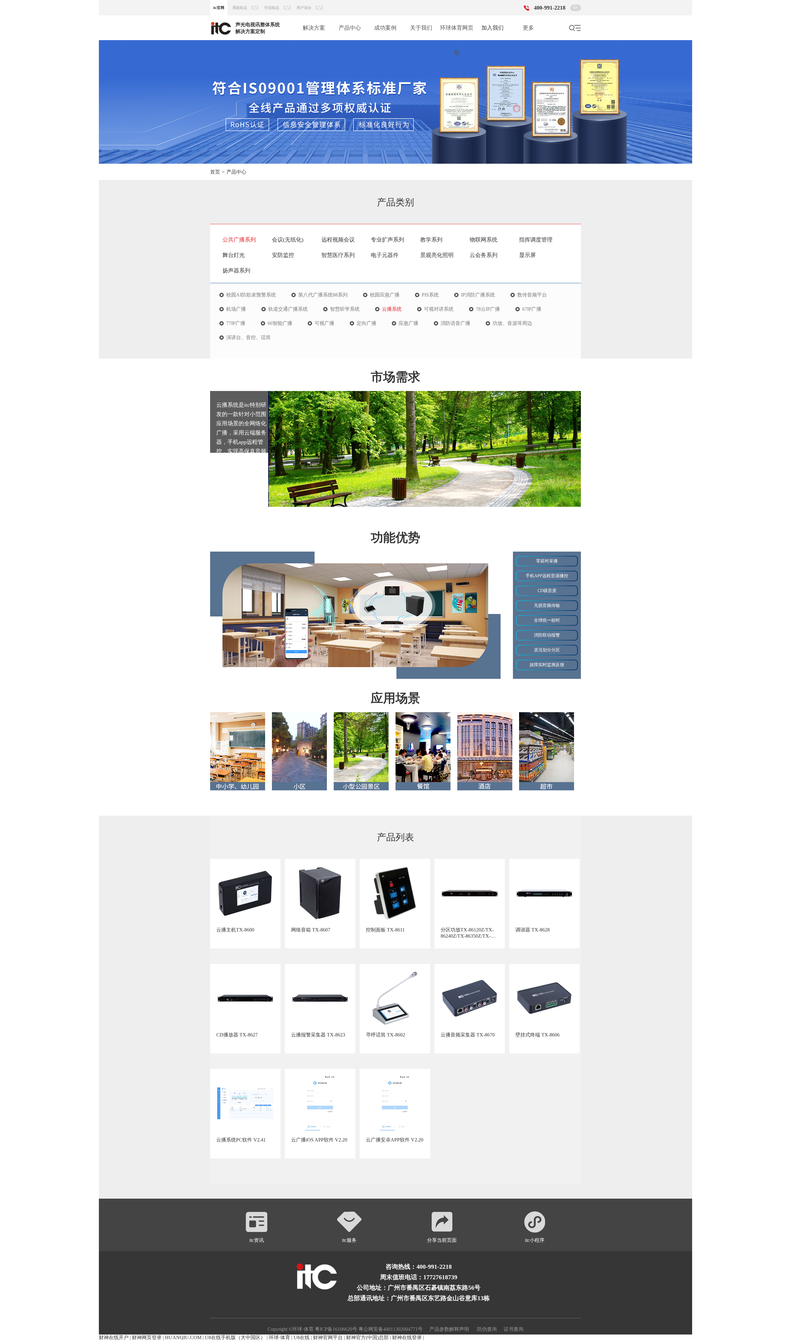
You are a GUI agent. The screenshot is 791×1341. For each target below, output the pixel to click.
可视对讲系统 (439, 309)
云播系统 (392, 309)
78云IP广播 (488, 309)
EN (575, 8)
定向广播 (366, 323)
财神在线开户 (114, 1337)
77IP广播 (235, 323)
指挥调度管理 (535, 240)
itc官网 (218, 8)
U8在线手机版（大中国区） (235, 1337)
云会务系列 (483, 255)
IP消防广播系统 (478, 294)
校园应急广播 (385, 294)
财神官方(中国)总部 (367, 1337)
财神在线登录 (407, 1337)
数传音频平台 (532, 294)
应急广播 (408, 323)
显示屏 (527, 255)
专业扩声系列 (387, 240)
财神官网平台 (328, 1337)
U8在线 (302, 1337)
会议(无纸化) (287, 240)
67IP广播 (531, 309)
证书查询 (513, 1329)
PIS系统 (430, 294)
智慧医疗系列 (338, 255)
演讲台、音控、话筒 (248, 337)
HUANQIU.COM (183, 1337)
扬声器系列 (236, 270)
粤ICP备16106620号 (335, 1329)
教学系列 (431, 240)
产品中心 (236, 171)
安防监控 (283, 255)
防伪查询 (487, 1329)
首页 (215, 171)
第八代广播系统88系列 (323, 294)
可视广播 (324, 323)
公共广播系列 (239, 240)
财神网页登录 (147, 1337)
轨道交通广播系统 (288, 309)
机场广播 (236, 309)
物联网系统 (483, 240)
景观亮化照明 (437, 255)
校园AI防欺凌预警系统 (251, 294)
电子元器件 (385, 255)
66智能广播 (280, 323)
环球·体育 (279, 1337)
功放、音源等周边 (512, 323)
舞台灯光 (233, 255)
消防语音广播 (455, 323)
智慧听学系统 (345, 309)
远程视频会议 (338, 240)
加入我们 (492, 28)
